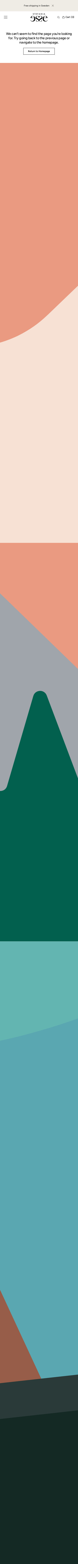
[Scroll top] (72, 1558)
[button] (6, 17)
